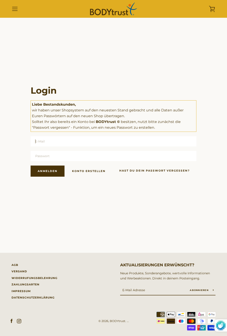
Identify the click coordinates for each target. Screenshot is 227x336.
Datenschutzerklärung (33, 297)
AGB (15, 265)
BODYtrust (117, 321)
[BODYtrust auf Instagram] (19, 321)
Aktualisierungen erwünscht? (157, 265)
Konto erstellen (89, 171)
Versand (19, 271)
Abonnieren (199, 290)
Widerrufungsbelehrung (34, 278)
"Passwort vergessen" (51, 127)
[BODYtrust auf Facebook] (11, 321)
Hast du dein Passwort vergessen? (154, 170)
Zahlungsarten (25, 284)
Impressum (21, 291)
